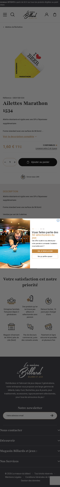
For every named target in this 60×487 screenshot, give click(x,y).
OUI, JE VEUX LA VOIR (45, 251)
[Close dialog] (58, 220)
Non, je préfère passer (45, 256)
